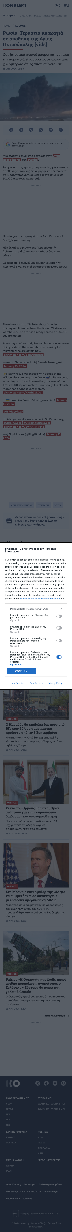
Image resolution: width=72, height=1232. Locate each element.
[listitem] (36, 609)
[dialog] (36, 616)
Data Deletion (17, 683)
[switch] (59, 616)
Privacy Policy (55, 683)
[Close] (65, 549)
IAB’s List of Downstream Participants (40, 598)
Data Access (36, 683)
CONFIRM (21, 671)
